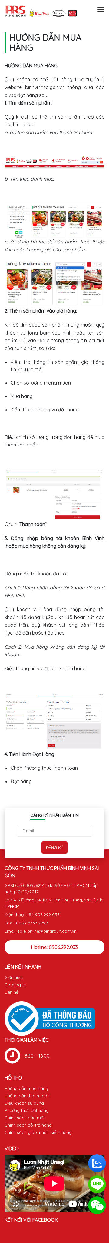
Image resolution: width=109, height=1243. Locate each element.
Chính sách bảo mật (25, 1117)
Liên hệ (11, 992)
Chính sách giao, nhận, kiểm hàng (38, 1132)
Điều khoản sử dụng (24, 1103)
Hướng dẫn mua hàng (26, 1088)
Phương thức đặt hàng (27, 1110)
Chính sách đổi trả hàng (28, 1125)
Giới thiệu (14, 977)
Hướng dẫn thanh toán (27, 1095)
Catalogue (15, 984)
